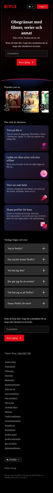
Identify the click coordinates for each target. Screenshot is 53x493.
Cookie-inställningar (13, 416)
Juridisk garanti (11, 435)
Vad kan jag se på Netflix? (21, 292)
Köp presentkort (11, 398)
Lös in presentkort (12, 394)
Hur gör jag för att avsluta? (21, 281)
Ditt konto (9, 376)
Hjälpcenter (9, 371)
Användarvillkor (11, 407)
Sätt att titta (9, 403)
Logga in (42, 6)
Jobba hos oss (10, 389)
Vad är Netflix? (15, 248)
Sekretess (8, 412)
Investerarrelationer (12, 385)
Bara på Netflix (11, 444)
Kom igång (24, 62)
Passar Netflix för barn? (19, 303)
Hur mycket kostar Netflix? (21, 259)
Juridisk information (13, 439)
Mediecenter (9, 380)
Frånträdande (10, 366)
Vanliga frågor (10, 362)
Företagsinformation (13, 421)
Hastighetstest (10, 430)
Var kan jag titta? (16, 270)
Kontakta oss (10, 425)
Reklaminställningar (12, 448)
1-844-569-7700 (24, 353)
